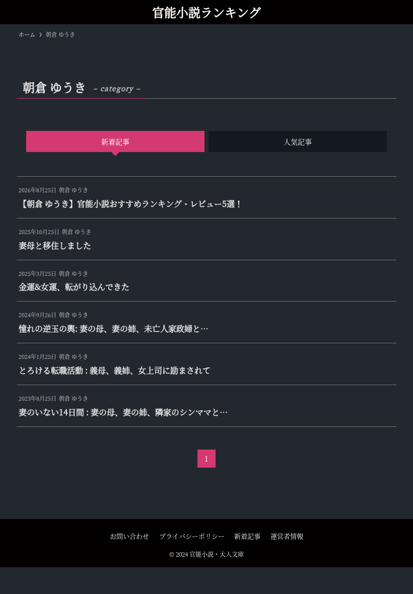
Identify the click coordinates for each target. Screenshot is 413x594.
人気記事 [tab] (298, 141)
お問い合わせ (129, 536)
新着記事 (247, 536)
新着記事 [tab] (115, 141)
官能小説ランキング (206, 12)
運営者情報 (286, 536)
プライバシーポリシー (192, 536)
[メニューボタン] (401, 12)
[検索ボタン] (12, 12)
